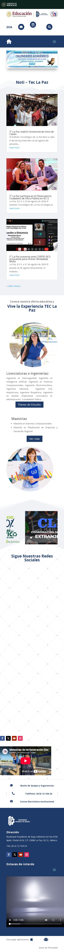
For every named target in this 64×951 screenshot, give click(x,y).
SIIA (9, 27)
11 (40, 65)
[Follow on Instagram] (20, 738)
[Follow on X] (8, 738)
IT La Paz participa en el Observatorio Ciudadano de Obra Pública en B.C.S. (30, 197)
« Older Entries (13, 286)
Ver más (34, 439)
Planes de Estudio (29, 404)
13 (45, 65)
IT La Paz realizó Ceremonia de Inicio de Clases (31, 133)
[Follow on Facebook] (2, 738)
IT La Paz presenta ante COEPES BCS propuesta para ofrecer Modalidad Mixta (29, 259)
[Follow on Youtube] (14, 738)
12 (43, 65)
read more (14, 147)
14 (48, 65)
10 (38, 65)
